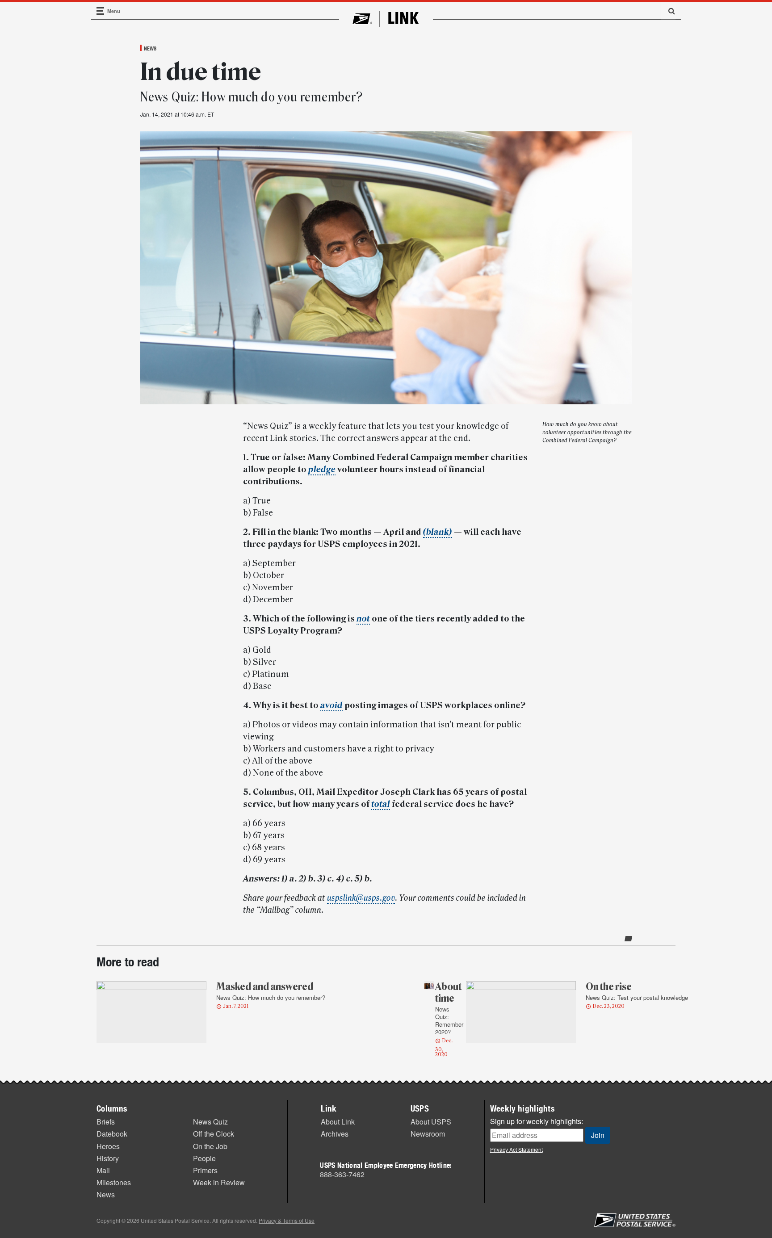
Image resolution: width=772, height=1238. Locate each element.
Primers (205, 1170)
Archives (334, 1134)
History (107, 1158)
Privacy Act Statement (516, 1149)
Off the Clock (213, 1134)
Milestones (113, 1182)
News (150, 48)
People (204, 1158)
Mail (103, 1170)
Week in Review (219, 1182)
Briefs (105, 1121)
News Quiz (210, 1121)
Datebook (111, 1134)
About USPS (431, 1121)
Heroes (108, 1146)
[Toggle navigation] (100, 11)
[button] (668, 11)
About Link (338, 1121)
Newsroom (428, 1134)
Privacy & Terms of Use (287, 1220)
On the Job (210, 1146)
